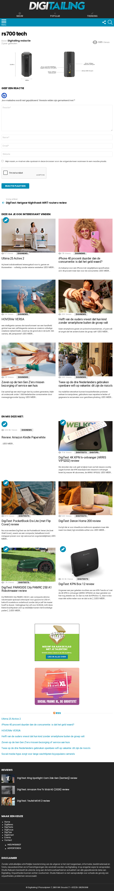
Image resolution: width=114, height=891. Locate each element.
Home (7, 822)
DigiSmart (9, 835)
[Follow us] (104, 22)
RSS (58, 713)
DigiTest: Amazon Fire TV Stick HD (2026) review (43, 789)
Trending (6, 220)
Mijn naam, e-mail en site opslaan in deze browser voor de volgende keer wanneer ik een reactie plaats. (56, 161)
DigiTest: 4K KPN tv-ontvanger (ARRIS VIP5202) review (82, 459)
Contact (8, 840)
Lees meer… (49, 267)
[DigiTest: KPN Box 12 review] (85, 563)
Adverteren (14, 848)
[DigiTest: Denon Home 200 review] (85, 498)
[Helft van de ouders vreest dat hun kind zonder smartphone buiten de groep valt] (85, 297)
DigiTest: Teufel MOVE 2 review (33, 800)
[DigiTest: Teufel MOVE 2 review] (8, 801)
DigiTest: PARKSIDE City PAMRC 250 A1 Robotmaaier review (26, 589)
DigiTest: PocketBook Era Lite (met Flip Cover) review (26, 522)
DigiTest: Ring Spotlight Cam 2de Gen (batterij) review (47, 778)
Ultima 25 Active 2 (12, 258)
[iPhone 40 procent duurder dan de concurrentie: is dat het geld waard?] (85, 236)
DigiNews (23, 253)
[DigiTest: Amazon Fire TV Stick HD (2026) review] (8, 790)
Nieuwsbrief (14, 845)
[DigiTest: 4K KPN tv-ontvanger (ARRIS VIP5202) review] (85, 436)
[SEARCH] (110, 22)
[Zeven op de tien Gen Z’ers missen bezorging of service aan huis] (28, 359)
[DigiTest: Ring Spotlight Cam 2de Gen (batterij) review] (8, 778)
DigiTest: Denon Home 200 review (79, 521)
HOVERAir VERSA (12, 319)
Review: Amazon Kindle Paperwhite (23, 437)
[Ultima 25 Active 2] (28, 236)
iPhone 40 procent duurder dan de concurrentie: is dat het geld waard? (80, 260)
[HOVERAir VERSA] (28, 297)
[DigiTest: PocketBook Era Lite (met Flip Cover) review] (28, 498)
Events (7, 837)
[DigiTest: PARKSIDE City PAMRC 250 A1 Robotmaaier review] (28, 565)
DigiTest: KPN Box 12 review (76, 584)
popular (55, 16)
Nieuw (19, 16)
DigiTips (94, 452)
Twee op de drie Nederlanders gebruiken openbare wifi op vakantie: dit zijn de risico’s (85, 383)
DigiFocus (8, 830)
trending (92, 16)
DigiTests (81, 452)
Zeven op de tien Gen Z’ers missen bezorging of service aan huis (22, 383)
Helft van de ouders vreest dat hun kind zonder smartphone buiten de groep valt (83, 320)
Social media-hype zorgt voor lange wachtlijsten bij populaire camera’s (38, 754)
